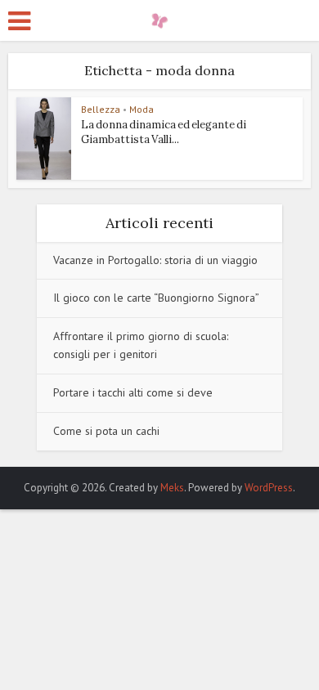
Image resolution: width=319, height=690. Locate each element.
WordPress (269, 488)
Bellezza (100, 109)
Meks (172, 488)
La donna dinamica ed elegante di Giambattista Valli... (163, 132)
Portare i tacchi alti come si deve (133, 392)
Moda (141, 109)
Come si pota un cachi (106, 430)
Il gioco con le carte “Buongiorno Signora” (156, 297)
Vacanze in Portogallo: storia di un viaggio (155, 260)
